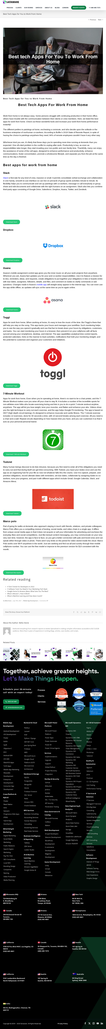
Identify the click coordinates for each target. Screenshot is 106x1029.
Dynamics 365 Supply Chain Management (73, 747)
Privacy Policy (63, 1024)
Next (99, 20)
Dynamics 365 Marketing (71, 761)
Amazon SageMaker (31, 867)
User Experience (92, 875)
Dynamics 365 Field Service (73, 777)
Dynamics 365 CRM (73, 738)
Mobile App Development (30, 601)
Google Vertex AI (30, 870)
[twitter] (89, 1023)
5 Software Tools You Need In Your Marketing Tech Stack (27, 589)
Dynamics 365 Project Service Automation (73, 788)
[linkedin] (102, 1023)
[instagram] (94, 1023)
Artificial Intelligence (73, 798)
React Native (8, 804)
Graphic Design (92, 878)
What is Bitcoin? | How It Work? (18, 594)
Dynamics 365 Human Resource (74, 741)
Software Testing (92, 868)
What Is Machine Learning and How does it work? (24, 596)
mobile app (42, 284)
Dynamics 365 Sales (73, 757)
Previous (93, 20)
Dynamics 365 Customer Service (72, 766)
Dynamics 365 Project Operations (73, 782)
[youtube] (98, 1023)
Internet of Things (93, 862)
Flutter (6, 801)
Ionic (5, 808)
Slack (5, 178)
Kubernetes (49, 796)
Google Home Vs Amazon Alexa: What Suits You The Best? (27, 591)
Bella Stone (8, 601)
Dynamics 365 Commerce (71, 752)
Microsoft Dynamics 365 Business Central (73, 772)
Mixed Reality (70, 801)
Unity (47, 865)
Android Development (11, 731)
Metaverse (49, 875)
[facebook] (85, 1023)
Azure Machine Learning (29, 862)
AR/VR (89, 865)
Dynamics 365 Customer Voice (71, 793)
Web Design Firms (93, 872)
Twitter (71, 189)
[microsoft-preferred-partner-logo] (96, 703)
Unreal (47, 869)
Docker (47, 793)
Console (48, 872)
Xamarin (7, 811)
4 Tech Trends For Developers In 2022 (20, 587)
